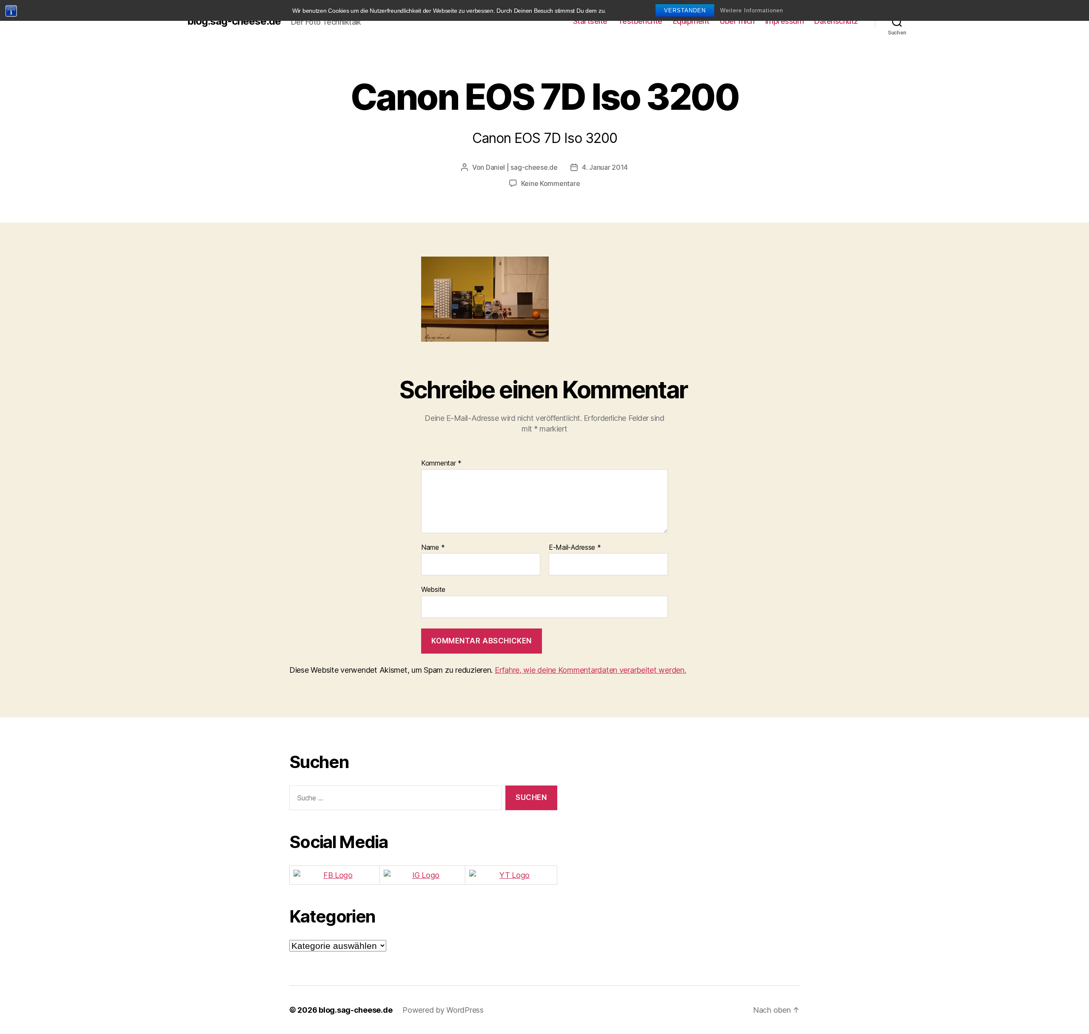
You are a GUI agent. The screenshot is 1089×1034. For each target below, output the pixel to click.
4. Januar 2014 (605, 167)
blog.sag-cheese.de (234, 21)
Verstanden (685, 10)
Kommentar (441, 463)
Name (433, 547)
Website (433, 589)
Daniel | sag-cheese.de (522, 167)
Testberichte (640, 21)
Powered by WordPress (443, 1009)
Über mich (737, 21)
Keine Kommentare (550, 183)
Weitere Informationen (751, 10)
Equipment (691, 21)
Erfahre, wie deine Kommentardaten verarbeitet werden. (590, 670)
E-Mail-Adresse (575, 547)
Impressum (784, 21)
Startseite (590, 21)
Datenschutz (836, 21)
